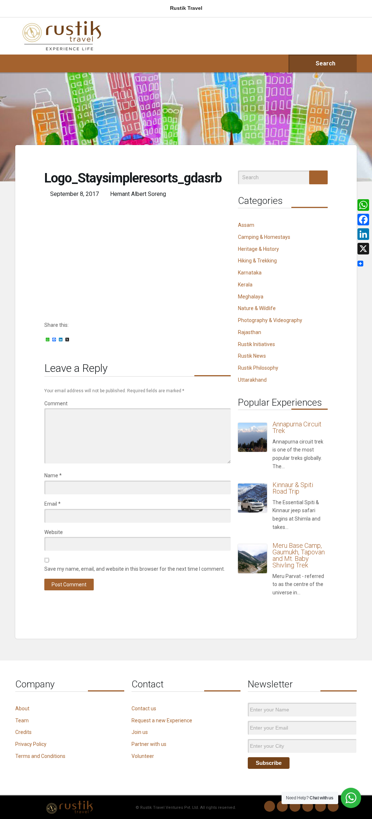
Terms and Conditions (40, 756)
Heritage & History (258, 249)
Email (52, 504)
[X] (363, 248)
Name (53, 475)
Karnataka (250, 273)
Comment (56, 403)
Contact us (144, 708)
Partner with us (149, 744)
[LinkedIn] (307, 806)
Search (324, 63)
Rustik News (252, 356)
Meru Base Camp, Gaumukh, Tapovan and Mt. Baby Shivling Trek (298, 555)
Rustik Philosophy (258, 368)
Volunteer (143, 756)
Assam (246, 225)
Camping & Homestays (264, 237)
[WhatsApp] (269, 806)
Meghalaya (250, 297)
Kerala (245, 285)
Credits (23, 732)
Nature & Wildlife (257, 308)
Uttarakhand (252, 380)
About (22, 708)
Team (22, 720)
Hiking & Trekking (257, 261)
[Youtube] (320, 806)
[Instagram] (282, 806)
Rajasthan (249, 332)
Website (53, 532)
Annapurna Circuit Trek (297, 427)
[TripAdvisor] (333, 806)
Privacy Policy (30, 744)
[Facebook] (295, 806)
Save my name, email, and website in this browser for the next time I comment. (134, 569)
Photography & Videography (270, 320)
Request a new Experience (162, 720)
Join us (140, 732)
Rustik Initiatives (256, 344)
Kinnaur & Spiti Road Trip (292, 488)
